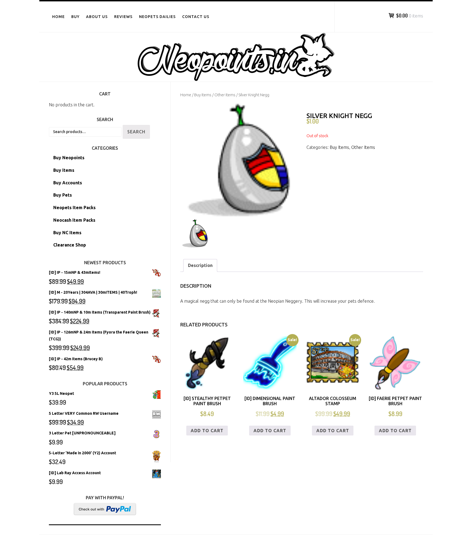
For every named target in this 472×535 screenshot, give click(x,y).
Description (200, 265)
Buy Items (202, 94)
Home (58, 16)
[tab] (200, 265)
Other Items (224, 94)
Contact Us (195, 16)
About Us (97, 16)
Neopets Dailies (157, 16)
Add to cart (207, 430)
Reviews (123, 16)
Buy (75, 16)
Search (136, 131)
